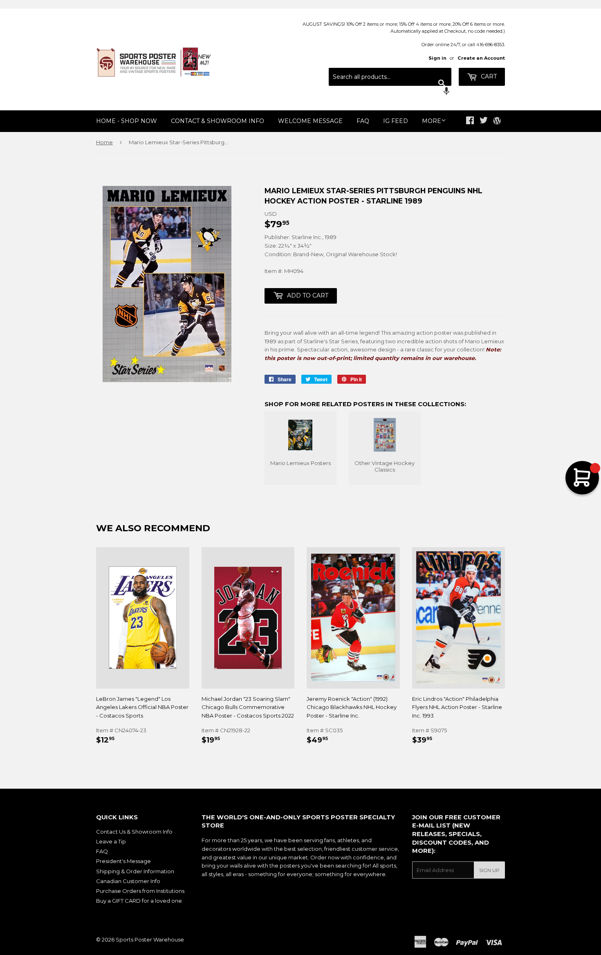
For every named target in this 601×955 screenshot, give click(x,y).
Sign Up (489, 870)
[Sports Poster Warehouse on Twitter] (484, 121)
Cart (488, 76)
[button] (390, 92)
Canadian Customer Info (128, 881)
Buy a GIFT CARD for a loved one (139, 900)
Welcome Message (310, 121)
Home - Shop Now (126, 121)
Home (104, 142)
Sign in (437, 58)
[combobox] (390, 77)
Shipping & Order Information (135, 871)
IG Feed (395, 121)
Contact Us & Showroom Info (134, 831)
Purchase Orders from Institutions (140, 891)
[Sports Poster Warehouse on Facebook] (470, 121)
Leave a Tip (111, 841)
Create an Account (481, 58)
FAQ (363, 121)
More (431, 121)
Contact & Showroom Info (217, 121)
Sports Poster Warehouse (150, 939)
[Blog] (497, 121)
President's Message (123, 861)
